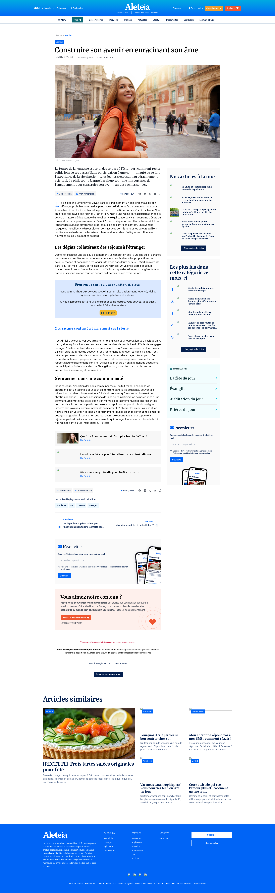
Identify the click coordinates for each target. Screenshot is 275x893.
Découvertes (172, 19)
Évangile (177, 389)
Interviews (113, 19)
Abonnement (138, 850)
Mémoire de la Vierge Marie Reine (146, 13)
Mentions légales (125, 883)
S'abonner (211, 834)
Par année (164, 838)
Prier (76, 19)
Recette (49, 711)
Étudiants (61, 505)
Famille (68, 35)
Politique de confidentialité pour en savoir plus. (191, 453)
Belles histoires (96, 19)
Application (137, 842)
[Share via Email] (155, 194)
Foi (71, 505)
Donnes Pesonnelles (181, 883)
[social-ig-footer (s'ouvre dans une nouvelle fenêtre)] (145, 874)
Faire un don (108, 312)
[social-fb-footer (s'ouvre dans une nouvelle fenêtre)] (134, 874)
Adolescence (198, 711)
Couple (195, 761)
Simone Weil (84, 202)
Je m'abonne (212, 8)
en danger (71, 397)
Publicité (135, 858)
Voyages (93, 505)
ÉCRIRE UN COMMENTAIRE (108, 674)
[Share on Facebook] (140, 194)
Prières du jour (183, 409)
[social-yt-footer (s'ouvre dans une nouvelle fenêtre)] (129, 874)
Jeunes (81, 505)
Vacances (147, 711)
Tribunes (128, 19)
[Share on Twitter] (150, 194)
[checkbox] (58, 567)
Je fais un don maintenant (74, 617)
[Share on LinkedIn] (145, 194)
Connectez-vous (120, 663)
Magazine (136, 846)
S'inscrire (64, 575)
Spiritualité (189, 19)
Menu (63, 19)
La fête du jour (182, 378)
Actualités (142, 19)
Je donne (231, 8)
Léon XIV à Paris (207, 19)
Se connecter (197, 8)
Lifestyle (157, 19)
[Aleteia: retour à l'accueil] (137, 6)
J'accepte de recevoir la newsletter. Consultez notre (94, 568)
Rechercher (78, 8)
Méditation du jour (186, 399)
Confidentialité (199, 883)
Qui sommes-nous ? (106, 883)
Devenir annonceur (143, 883)
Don (133, 854)
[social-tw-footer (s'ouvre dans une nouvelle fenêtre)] (140, 874)
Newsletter (137, 838)
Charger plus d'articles (194, 248)
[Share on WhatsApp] (160, 194)
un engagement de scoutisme (140, 362)
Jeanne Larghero (85, 57)
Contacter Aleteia (162, 883)
